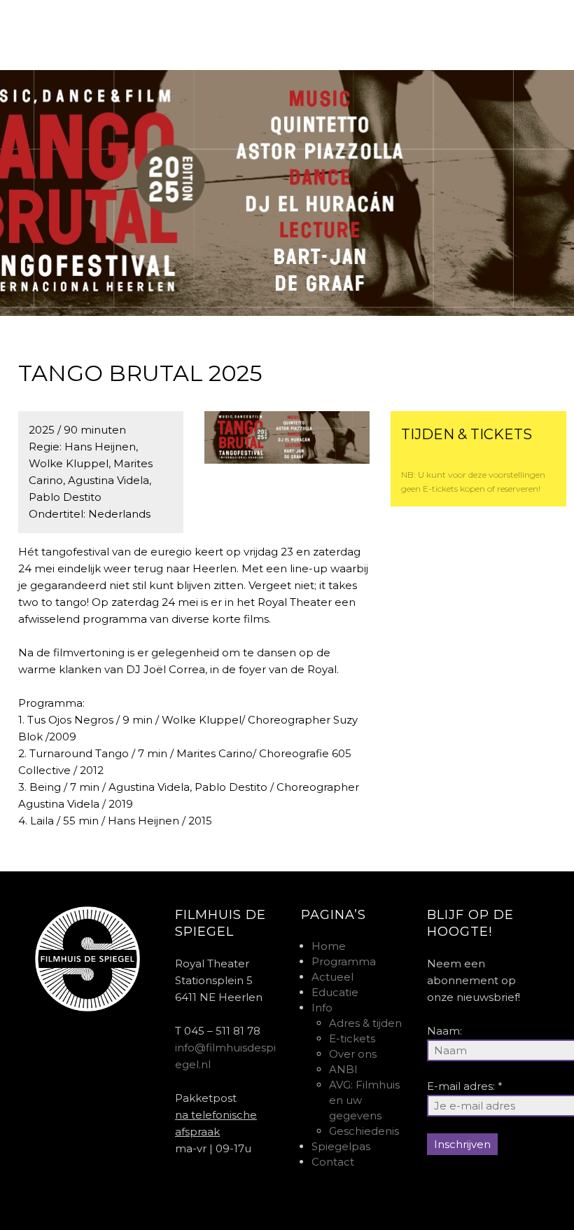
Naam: (444, 1030)
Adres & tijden (365, 1023)
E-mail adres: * (465, 1086)
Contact (333, 1161)
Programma (344, 961)
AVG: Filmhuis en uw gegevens (364, 1100)
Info (322, 1007)
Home (329, 946)
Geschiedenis (364, 1131)
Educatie (335, 992)
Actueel (333, 976)
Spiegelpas (341, 1146)
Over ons (353, 1053)
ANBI (343, 1069)
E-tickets (352, 1038)
